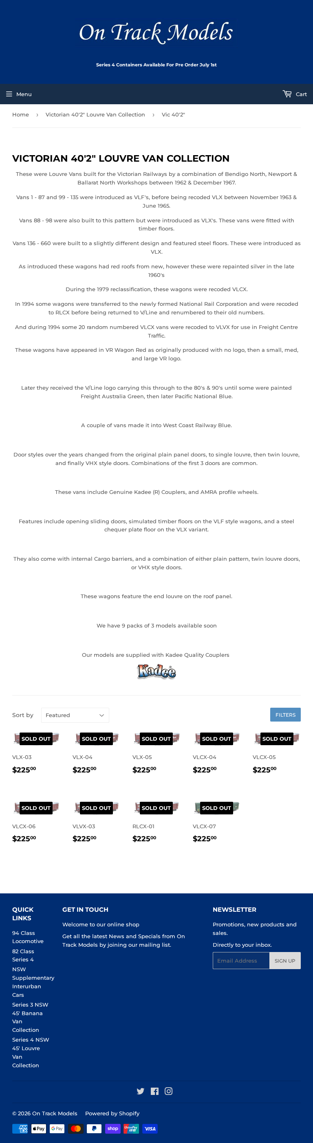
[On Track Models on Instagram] (169, 1092)
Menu (24, 94)
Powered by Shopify (112, 1113)
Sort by (22, 715)
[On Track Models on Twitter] (141, 1092)
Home (20, 114)
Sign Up (285, 961)
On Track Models (54, 1113)
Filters (285, 715)
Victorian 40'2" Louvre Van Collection (95, 114)
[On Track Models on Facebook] (154, 1092)
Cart (300, 94)
